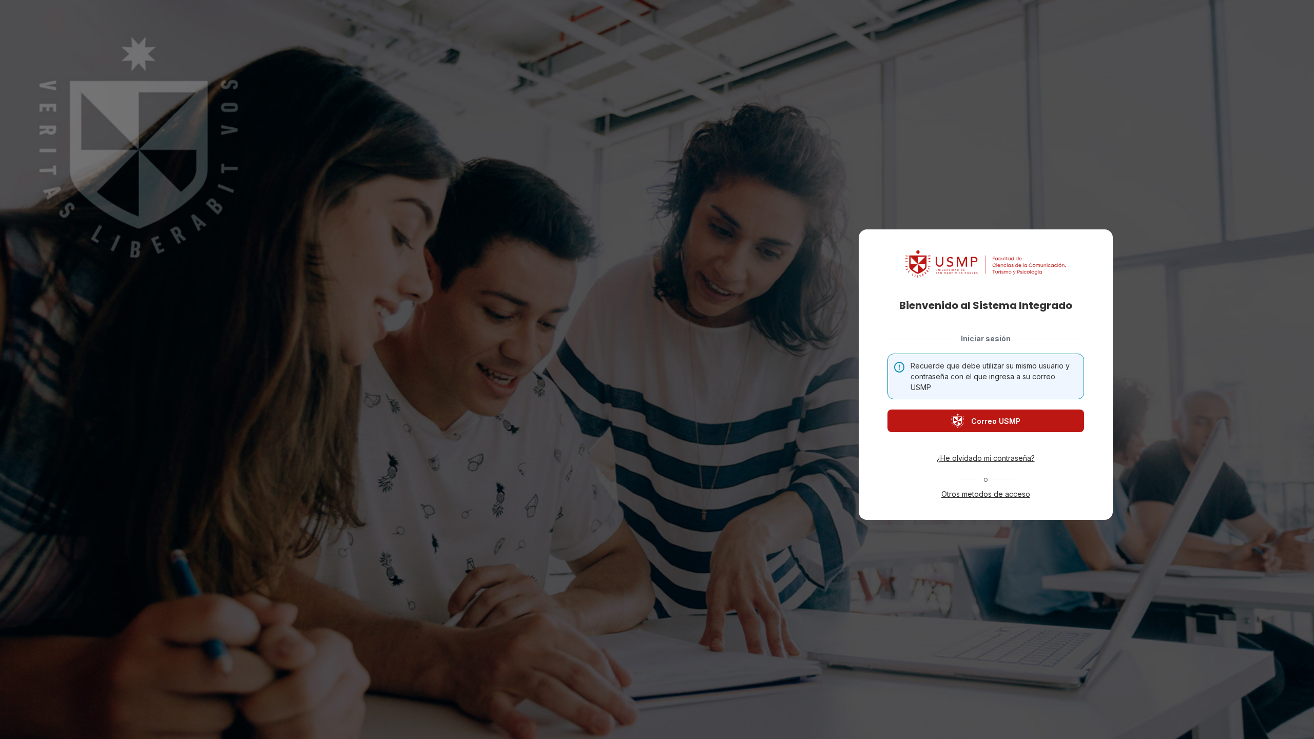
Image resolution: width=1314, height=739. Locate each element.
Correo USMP (995, 421)
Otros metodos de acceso (985, 494)
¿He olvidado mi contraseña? (986, 458)
